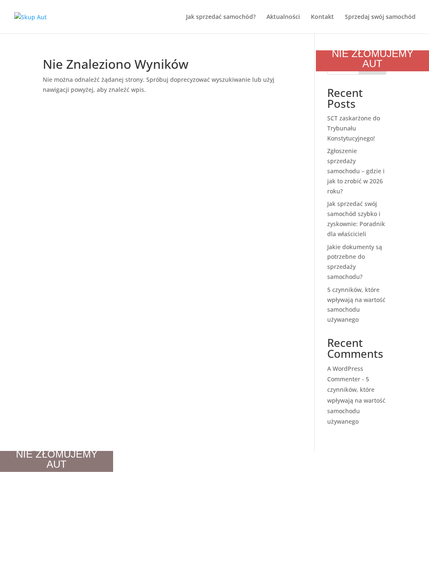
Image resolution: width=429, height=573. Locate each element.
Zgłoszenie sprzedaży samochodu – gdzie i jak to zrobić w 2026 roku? (356, 171)
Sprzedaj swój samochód (380, 17)
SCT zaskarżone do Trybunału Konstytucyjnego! (353, 128)
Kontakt (322, 17)
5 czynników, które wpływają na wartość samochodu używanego (356, 400)
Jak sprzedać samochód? (221, 17)
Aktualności (283, 17)
